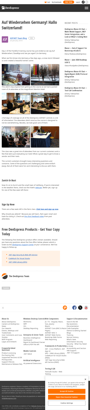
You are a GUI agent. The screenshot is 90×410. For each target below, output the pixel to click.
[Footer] (3, 308)
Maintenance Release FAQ (12, 364)
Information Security (75, 342)
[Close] (85, 379)
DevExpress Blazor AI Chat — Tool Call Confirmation (76, 89)
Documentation (73, 326)
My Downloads (56, 2)
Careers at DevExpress (10, 324)
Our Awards (6, 328)
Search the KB (72, 322)
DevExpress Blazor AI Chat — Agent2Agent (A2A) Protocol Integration (76, 74)
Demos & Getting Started (76, 330)
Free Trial (68, 2)
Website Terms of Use (38, 406)
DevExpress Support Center (23, 245)
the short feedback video (34, 216)
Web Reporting (51, 339)
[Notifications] (86, 2)
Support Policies (8, 362)
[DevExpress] (9, 2)
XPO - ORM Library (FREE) (55, 353)
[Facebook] (74, 308)
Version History (73, 337)
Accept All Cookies (67, 391)
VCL (24, 326)
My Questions (72, 324)
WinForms (27, 322)
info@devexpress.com (9, 398)
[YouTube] (86, 308)
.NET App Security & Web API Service (23, 255)
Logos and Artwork (9, 342)
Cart (48, 2)
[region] (66, 393)
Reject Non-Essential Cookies (67, 397)
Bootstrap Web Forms (53, 337)
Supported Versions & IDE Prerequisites (12, 358)
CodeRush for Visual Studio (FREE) (55, 356)
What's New (71, 339)
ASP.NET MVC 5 (51, 333)
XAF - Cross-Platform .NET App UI (55, 350)
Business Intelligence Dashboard (31, 339)
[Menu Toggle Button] (86, 8)
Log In (78, 2)
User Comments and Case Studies (12, 336)
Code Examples (73, 328)
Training (70, 335)
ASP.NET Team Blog (18, 38)
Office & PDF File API (31, 344)
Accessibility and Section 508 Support (76, 349)
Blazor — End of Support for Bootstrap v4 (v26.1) (76, 49)
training (6, 288)
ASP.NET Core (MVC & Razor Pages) (55, 329)
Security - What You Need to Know (77, 345)
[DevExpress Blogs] (65, 308)
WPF (25, 324)
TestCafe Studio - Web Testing (53, 373)
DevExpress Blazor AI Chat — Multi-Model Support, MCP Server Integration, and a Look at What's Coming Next (76, 33)
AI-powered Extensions (32, 363)
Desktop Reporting (30, 328)
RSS (31, 38)
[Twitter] (80, 308)
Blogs (69, 333)
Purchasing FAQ (8, 355)
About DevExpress (9, 322)
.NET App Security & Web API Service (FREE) (55, 361)
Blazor (47, 326)
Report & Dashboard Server (34, 342)
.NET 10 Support (73, 353)
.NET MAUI (27, 354)
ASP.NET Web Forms (53, 335)
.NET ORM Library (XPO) (18, 262)
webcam (38, 187)
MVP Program (7, 339)
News (4, 326)
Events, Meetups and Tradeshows (10, 331)
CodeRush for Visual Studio (19, 258)
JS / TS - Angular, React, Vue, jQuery (54, 323)
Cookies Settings (67, 403)
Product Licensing (9, 353)
